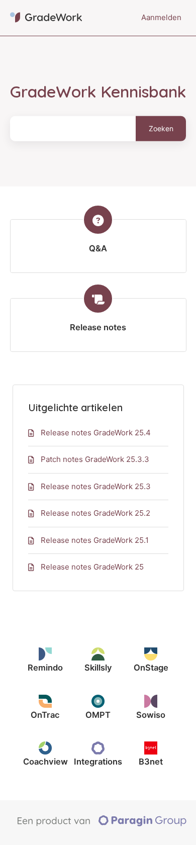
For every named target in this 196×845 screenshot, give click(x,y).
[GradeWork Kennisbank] (46, 18)
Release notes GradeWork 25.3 (96, 486)
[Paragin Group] (102, 824)
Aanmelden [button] (161, 17)
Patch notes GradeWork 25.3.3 (95, 459)
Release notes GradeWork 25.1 (95, 540)
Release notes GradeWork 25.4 (96, 432)
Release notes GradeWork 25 (92, 567)
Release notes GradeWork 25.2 (95, 513)
